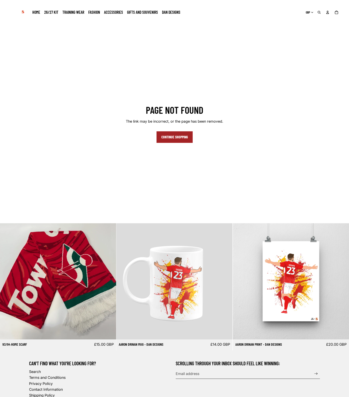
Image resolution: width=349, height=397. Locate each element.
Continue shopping (174, 137)
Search (35, 372)
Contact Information (46, 389)
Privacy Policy (41, 383)
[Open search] (319, 12)
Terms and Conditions (47, 377)
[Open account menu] (327, 12)
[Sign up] (316, 374)
